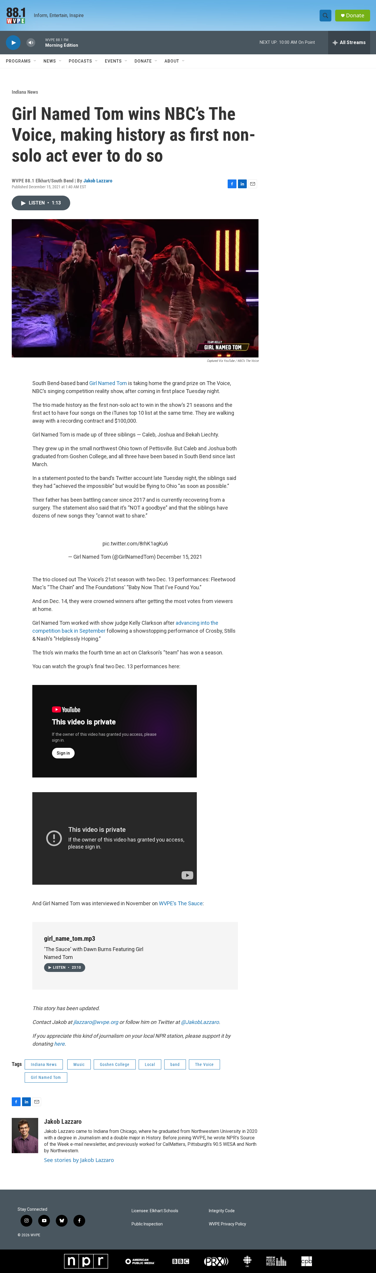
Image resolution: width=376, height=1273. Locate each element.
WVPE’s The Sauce (181, 903)
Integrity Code (222, 1211)
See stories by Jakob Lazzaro (79, 1159)
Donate (355, 15)
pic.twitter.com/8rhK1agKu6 (135, 543)
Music (79, 1064)
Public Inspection (147, 1224)
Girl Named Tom (108, 383)
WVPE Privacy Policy (227, 1224)
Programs (18, 61)
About (171, 61)
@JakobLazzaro (200, 1022)
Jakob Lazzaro (97, 181)
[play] (13, 42)
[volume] (31, 42)
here (59, 1044)
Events (113, 61)
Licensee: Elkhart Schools (155, 1211)
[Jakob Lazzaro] (25, 1135)
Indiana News (25, 92)
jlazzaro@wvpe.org (95, 1022)
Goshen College (115, 1064)
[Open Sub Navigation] (35, 61)
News (49, 61)
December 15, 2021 (179, 557)
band (175, 1064)
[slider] (40, 42)
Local (150, 1064)
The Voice (204, 1064)
